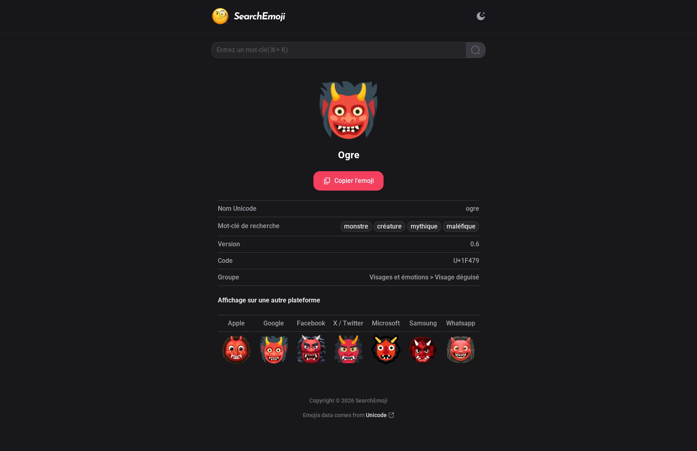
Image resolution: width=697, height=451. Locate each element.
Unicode (376, 415)
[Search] (475, 50)
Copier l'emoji (354, 181)
